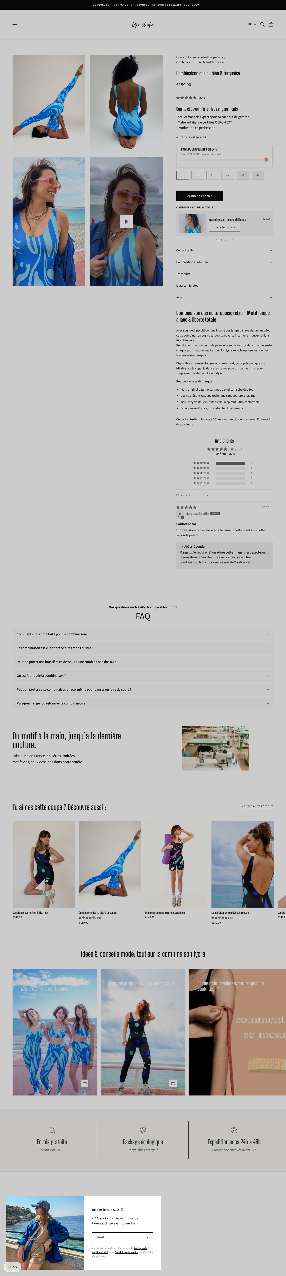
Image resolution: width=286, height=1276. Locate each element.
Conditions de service (126, 1252)
